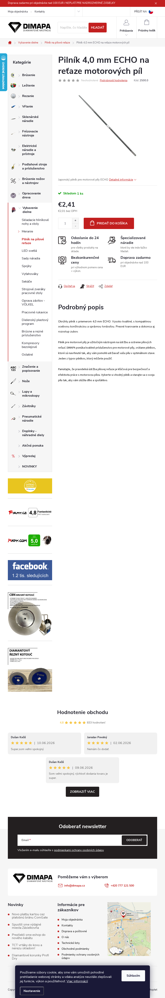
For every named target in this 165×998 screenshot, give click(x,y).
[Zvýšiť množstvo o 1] (75, 220)
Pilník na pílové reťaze (33, 241)
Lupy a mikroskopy (30, 393)
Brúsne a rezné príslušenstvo (32, 333)
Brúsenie (28, 75)
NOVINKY (29, 466)
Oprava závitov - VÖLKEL (33, 302)
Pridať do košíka (112, 223)
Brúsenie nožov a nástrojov (33, 181)
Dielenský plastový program (35, 322)
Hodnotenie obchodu (82, 712)
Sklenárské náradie (30, 119)
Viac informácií (77, 981)
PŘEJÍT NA (140, 11)
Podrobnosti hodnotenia (113, 80)
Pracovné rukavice (35, 312)
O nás (65, 937)
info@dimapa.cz (74, 886)
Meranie (27, 231)
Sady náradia (31, 258)
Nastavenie (32, 991)
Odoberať (134, 840)
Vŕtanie (27, 106)
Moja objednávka (18, 11)
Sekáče (27, 281)
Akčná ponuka (32, 445)
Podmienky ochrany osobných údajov (80, 956)
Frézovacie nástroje (30, 133)
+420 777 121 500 (122, 886)
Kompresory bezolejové (30, 345)
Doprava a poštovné (74, 931)
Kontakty (40, 11)
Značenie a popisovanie (31, 368)
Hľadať (97, 27)
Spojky (26, 266)
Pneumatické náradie (32, 418)
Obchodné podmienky (75, 949)
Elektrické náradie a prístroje (29, 150)
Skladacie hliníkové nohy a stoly (35, 222)
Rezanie (28, 96)
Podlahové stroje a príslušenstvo (34, 166)
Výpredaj (28, 456)
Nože (26, 381)
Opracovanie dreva (31, 195)
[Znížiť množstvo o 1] (75, 226)
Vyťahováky (30, 274)
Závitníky (29, 406)
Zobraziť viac (82, 792)
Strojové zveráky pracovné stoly (33, 291)
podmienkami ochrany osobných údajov (79, 850)
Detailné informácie (121, 180)
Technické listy (71, 943)
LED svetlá (29, 251)
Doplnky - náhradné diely (33, 433)
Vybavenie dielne (30, 210)
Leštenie (28, 85)
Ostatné (27, 354)
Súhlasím (133, 975)
